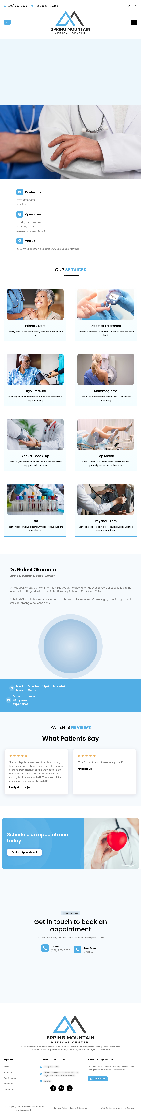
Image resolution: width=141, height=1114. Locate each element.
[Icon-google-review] (134, 6)
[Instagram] (128, 6)
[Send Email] (77, 949)
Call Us (55, 946)
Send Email (89, 948)
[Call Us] (45, 948)
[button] (70, 913)
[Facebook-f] (122, 6)
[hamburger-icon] (134, 22)
